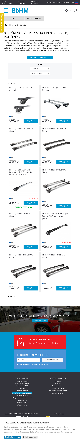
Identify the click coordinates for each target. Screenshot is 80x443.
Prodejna (51, 2)
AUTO (13, 19)
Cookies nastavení (58, 393)
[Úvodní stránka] (6, 25)
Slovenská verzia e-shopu (58, 391)
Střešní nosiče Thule (58, 388)
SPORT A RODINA (34, 19)
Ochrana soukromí (58, 386)
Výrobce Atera (22, 400)
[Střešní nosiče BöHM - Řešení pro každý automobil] (20, 10)
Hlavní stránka (21, 2)
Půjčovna (60, 2)
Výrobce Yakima (22, 403)
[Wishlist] (66, 11)
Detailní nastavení (30, 437)
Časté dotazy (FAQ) (22, 386)
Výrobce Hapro (22, 405)
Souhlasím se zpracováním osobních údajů (34, 364)
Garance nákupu (22, 381)
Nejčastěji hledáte (22, 391)
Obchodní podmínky (35, 2)
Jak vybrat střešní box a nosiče (22, 398)
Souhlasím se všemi (12, 437)
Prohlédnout (40, 320)
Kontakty (67, 2)
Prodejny (22, 388)
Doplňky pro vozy (22, 395)
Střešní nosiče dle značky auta (22, 393)
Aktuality (58, 381)
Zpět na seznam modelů (40, 57)
